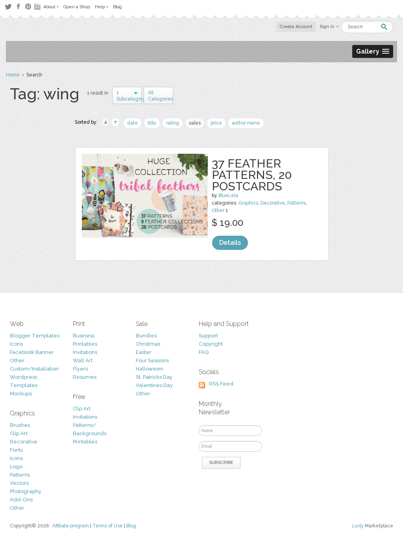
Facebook (18, 7)
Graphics (248, 203)
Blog (131, 526)
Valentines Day (154, 385)
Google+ (38, 7)
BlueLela (228, 195)
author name (246, 123)
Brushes (20, 425)
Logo (16, 466)
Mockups (21, 394)
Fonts (16, 450)
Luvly (358, 526)
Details (230, 242)
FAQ (204, 352)
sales (195, 123)
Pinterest (28, 6)
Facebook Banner (32, 352)
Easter (144, 352)
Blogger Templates (34, 336)
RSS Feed (221, 384)
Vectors (19, 483)
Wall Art (82, 360)
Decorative (273, 203)
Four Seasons (152, 360)
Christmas (148, 344)
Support (208, 336)
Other (218, 210)
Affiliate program (70, 526)
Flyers (80, 369)
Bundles (146, 336)
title (152, 123)
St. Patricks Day (154, 377)
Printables (85, 344)
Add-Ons (21, 500)
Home (13, 75)
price (216, 123)
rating (172, 123)
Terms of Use (107, 526)
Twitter (8, 6)
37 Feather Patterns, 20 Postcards (252, 174)
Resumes (84, 377)
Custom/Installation (34, 369)
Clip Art (19, 433)
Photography (25, 491)
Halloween (149, 369)
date (132, 123)
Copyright (211, 344)
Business (83, 336)
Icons (16, 344)
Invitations (85, 352)
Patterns (296, 203)
